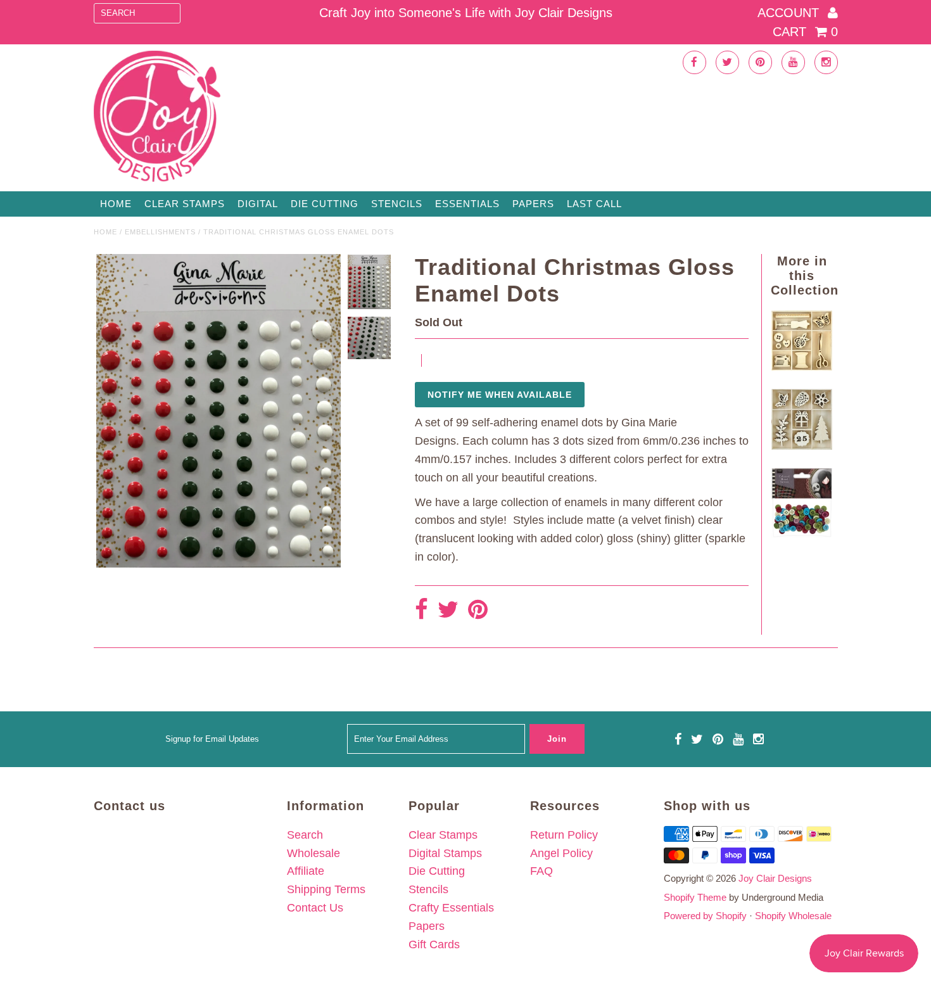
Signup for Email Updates (212, 739)
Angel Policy (561, 853)
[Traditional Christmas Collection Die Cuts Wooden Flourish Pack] (801, 446)
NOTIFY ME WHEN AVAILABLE (500, 395)
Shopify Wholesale (793, 915)
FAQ (541, 871)
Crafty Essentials (451, 907)
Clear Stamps (443, 835)
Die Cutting (324, 203)
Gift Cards (434, 944)
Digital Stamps (445, 853)
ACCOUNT (790, 13)
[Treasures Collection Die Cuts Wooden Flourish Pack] (801, 366)
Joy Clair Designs (775, 878)
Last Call (594, 203)
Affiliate (305, 871)
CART (805, 32)
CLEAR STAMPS (184, 203)
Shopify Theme (695, 897)
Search (305, 835)
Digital (258, 203)
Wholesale (313, 853)
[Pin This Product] (478, 610)
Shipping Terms (326, 889)
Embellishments (160, 232)
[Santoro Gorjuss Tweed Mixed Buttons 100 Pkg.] (801, 534)
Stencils (396, 203)
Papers (533, 203)
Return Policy (564, 835)
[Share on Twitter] (448, 610)
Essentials (467, 203)
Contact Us (315, 907)
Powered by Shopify (705, 915)
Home (116, 203)
